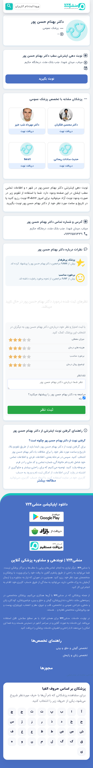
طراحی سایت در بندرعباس (80, 675)
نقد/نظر (81, 376)
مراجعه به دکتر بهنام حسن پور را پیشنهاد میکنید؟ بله (56, 397)
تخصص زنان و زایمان (75, 655)
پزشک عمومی (51, 28)
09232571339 (73, 234)
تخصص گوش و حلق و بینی (72, 648)
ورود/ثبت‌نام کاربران (27, 6)
